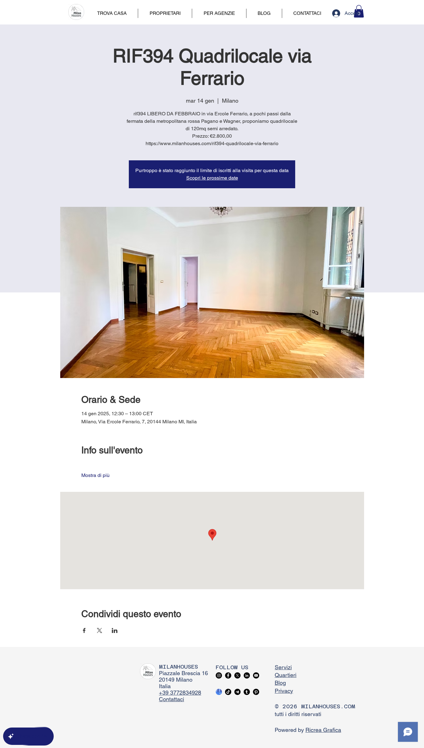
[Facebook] (228, 675)
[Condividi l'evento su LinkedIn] (115, 630)
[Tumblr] (247, 692)
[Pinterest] (256, 692)
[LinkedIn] (247, 675)
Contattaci (171, 699)
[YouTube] (256, 675)
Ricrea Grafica (323, 730)
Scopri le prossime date (212, 178)
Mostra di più (95, 475)
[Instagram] (219, 675)
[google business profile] (219, 692)
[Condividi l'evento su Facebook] (84, 630)
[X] (237, 675)
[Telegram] (237, 692)
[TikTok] (228, 692)
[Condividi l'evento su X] (99, 630)
